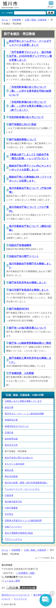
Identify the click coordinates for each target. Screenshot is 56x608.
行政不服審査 (11, 508)
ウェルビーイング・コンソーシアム (22, 489)
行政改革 (9, 495)
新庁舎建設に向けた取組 (22, 124)
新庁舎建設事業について (22, 139)
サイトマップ (20, 599)
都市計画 (9, 470)
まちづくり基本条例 (14, 464)
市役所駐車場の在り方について (26, 117)
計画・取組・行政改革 (36, 19)
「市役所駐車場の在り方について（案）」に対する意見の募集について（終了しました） (30, 106)
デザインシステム (13, 539)
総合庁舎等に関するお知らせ (19, 457)
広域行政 (9, 432)
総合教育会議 (11, 438)
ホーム (5, 19)
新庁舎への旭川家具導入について (27, 328)
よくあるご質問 (12, 581)
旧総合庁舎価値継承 (20, 245)
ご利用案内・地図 (25, 573)
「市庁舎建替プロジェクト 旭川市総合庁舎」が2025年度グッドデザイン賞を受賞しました (30, 56)
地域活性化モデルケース (17, 426)
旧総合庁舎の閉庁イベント (24, 256)
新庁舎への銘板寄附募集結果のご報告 (30, 343)
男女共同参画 (11, 476)
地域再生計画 (11, 420)
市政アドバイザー (13, 526)
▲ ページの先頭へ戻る (44, 558)
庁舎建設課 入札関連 (21, 373)
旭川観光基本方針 (13, 501)
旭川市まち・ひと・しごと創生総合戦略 (24, 413)
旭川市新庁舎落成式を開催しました (29, 290)
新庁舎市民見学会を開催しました (27, 282)
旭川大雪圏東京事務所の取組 (19, 533)
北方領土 (9, 514)
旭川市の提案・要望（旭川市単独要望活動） (26, 482)
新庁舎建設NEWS (19, 308)
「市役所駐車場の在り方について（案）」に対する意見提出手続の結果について (30, 91)
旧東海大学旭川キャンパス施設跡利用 (23, 520)
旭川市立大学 (11, 445)
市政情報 (16, 19)
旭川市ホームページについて (16, 595)
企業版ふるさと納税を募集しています (23, 401)
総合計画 (9, 407)
